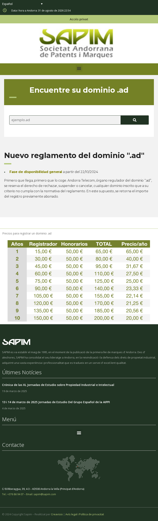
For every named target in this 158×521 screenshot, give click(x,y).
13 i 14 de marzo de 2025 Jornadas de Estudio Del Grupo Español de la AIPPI (56, 402)
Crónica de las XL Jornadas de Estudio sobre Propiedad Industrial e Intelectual (58, 385)
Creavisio (57, 514)
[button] (79, 68)
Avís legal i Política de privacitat (84, 514)
